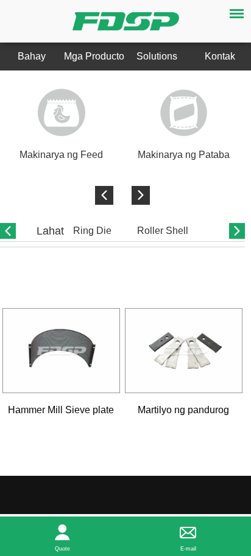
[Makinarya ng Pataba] (184, 112)
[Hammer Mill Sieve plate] (61, 351)
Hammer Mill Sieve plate (61, 410)
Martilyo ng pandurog (183, 410)
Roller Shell (162, 230)
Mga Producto (94, 56)
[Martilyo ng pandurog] (183, 351)
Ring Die (92, 230)
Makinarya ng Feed (61, 154)
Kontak (220, 56)
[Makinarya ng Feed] (61, 112)
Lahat (50, 231)
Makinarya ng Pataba (184, 154)
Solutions (156, 56)
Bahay (32, 56)
